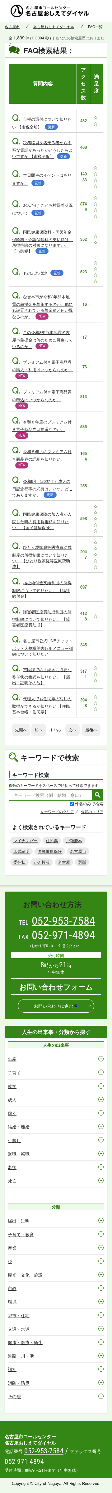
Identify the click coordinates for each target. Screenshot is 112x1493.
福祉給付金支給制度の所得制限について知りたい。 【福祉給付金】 (42, 589)
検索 (97, 795)
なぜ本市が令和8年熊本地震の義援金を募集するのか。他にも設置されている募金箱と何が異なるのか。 (42, 306)
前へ (39, 730)
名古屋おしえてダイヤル (53, 26)
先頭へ (21, 730)
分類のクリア (92, 811)
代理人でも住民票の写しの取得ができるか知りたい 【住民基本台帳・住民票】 (42, 705)
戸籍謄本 (74, 840)
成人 (12, 1099)
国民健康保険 (50, 851)
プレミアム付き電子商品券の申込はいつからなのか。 (42, 398)
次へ (72, 730)
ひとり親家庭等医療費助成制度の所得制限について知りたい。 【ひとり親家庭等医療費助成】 (42, 556)
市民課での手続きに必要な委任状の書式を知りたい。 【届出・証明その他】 (42, 676)
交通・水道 (19, 1329)
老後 (12, 1167)
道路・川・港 (21, 1356)
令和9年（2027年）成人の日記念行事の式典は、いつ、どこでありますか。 (42, 488)
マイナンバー (25, 840)
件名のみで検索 (89, 804)
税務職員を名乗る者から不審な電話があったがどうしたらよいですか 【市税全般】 (42, 149)
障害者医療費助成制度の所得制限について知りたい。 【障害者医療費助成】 (42, 618)
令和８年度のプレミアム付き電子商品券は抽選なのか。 (42, 428)
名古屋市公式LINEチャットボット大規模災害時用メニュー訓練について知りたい (42, 647)
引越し (14, 1140)
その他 (14, 1396)
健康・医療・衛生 (25, 1342)
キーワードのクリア (57, 811)
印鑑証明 (21, 851)
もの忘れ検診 (36, 273)
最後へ (91, 730)
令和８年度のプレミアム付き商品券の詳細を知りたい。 (42, 457)
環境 (12, 1301)
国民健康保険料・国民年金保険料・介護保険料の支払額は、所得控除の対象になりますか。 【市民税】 (42, 241)
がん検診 (42, 862)
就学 (12, 1086)
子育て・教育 (21, 1234)
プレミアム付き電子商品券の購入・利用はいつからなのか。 (42, 368)
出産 (12, 1059)
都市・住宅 (19, 1315)
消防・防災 (19, 1383)
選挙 (82, 862)
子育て (14, 1073)
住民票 (52, 840)
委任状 (19, 862)
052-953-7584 (63, 921)
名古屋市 (12, 26)
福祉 (12, 1369)
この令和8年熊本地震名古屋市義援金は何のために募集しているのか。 (42, 339)
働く (12, 1113)
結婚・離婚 (19, 1126)
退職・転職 (19, 1154)
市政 (12, 1288)
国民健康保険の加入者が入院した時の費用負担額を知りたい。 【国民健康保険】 (42, 520)
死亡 (12, 1180)
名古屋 (64, 862)
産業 (12, 1248)
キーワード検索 (30, 774)
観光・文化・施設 (25, 1275)
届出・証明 (19, 1220)
